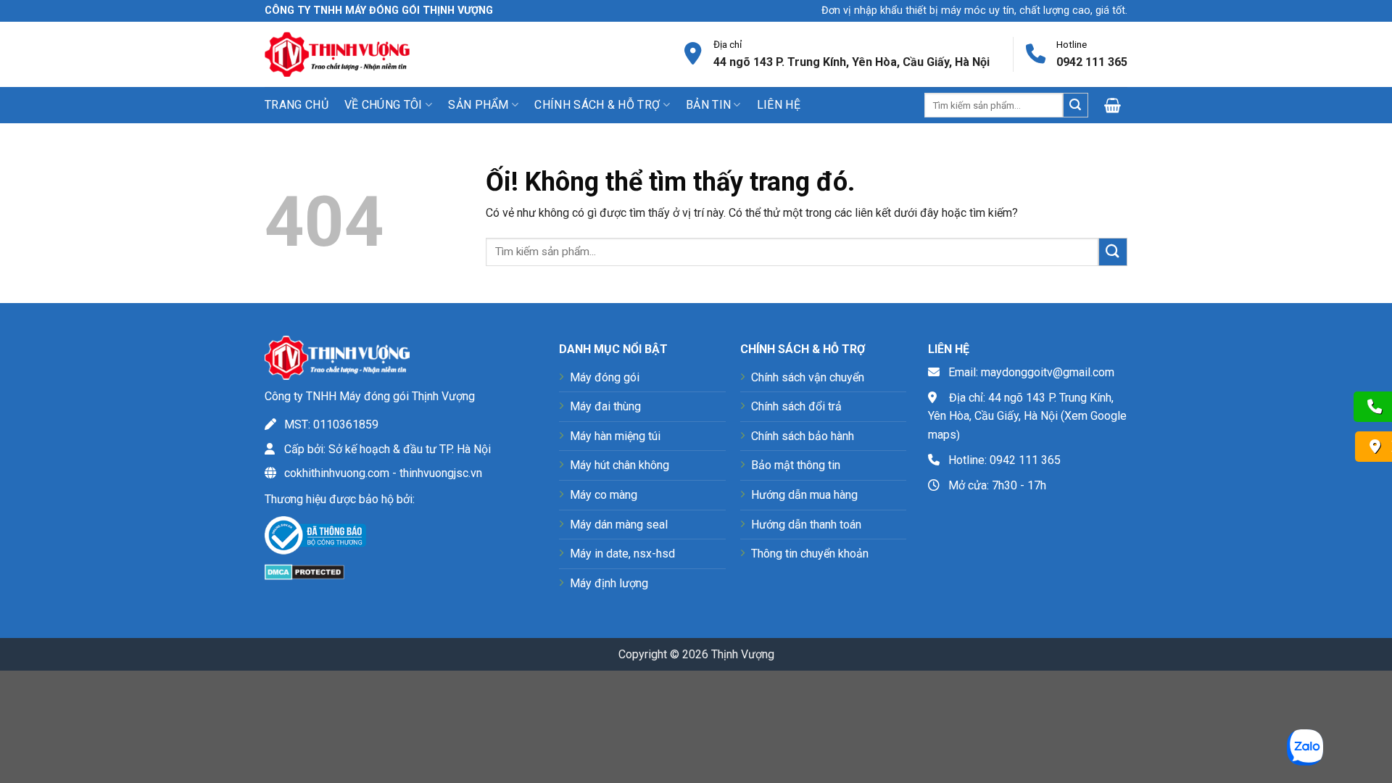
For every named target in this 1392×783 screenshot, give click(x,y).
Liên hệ (778, 105)
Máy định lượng (609, 583)
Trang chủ (296, 105)
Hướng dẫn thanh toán (806, 524)
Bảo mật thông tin (795, 465)
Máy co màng (603, 495)
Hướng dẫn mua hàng (804, 495)
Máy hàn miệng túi (615, 436)
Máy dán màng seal (619, 524)
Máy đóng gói (604, 377)
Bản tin (708, 105)
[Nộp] (1075, 105)
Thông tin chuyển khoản (810, 553)
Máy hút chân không (619, 465)
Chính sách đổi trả (796, 406)
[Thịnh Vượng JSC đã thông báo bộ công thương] (315, 538)
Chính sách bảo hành (802, 436)
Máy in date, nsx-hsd (622, 553)
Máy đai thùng (605, 406)
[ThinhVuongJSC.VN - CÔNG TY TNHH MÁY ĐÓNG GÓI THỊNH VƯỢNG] (337, 54)
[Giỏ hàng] (1115, 105)
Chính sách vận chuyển (807, 377)
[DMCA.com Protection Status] (304, 571)
